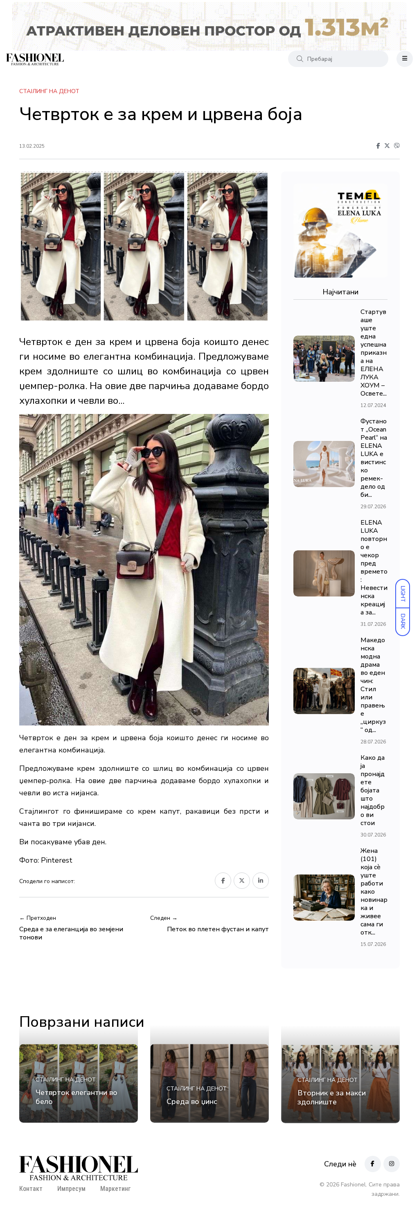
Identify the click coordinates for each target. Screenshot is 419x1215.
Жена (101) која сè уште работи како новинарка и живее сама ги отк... (373, 891)
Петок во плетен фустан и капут (218, 929)
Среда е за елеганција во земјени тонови (71, 933)
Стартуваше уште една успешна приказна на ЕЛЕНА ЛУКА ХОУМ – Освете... (373, 352)
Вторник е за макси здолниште (331, 1097)
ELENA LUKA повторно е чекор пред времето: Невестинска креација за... (373, 567)
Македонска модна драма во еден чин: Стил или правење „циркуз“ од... (373, 685)
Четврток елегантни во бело (76, 1097)
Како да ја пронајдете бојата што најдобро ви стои (372, 790)
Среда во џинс (192, 1101)
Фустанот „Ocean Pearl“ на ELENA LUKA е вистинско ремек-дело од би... (373, 458)
